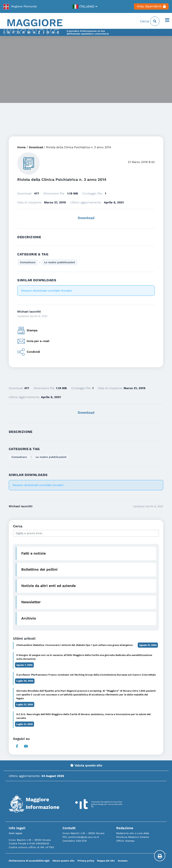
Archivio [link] (28, 618)
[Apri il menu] (167, 20)
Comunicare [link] (27, 262)
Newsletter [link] (31, 602)
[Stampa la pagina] (159, 855)
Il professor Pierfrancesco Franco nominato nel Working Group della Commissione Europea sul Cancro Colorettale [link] (86, 674)
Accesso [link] (123, 860)
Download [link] (36, 147)
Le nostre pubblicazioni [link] (59, 262)
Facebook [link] (17, 746)
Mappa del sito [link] (106, 860)
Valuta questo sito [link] (88, 765)
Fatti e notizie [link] (33, 553)
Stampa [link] (32, 330)
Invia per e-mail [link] (38, 341)
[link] (20, 6)
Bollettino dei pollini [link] (39, 569)
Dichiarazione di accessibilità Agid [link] (29, 860)
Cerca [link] (145, 21)
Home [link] (21, 147)
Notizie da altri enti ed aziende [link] (48, 586)
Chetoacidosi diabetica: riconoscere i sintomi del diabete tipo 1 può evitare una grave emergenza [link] (74, 645)
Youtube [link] (26, 746)
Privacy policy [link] (85, 860)
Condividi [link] (33, 351)
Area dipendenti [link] (149, 6)
